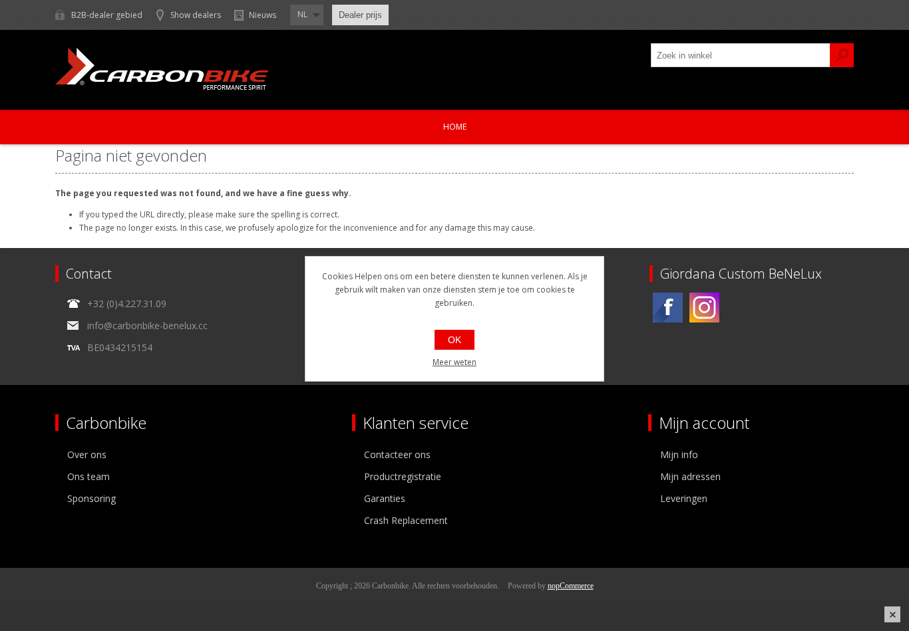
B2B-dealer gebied (106, 15)
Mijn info (679, 454)
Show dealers (195, 15)
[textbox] (740, 55)
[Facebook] (668, 307)
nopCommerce (571, 585)
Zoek (842, 55)
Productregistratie (402, 476)
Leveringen (683, 498)
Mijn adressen (690, 476)
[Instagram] (704, 307)
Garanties (384, 498)
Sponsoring (91, 498)
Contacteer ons (397, 454)
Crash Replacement (406, 520)
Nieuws (262, 15)
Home (454, 126)
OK (454, 339)
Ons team (88, 476)
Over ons (86, 454)
